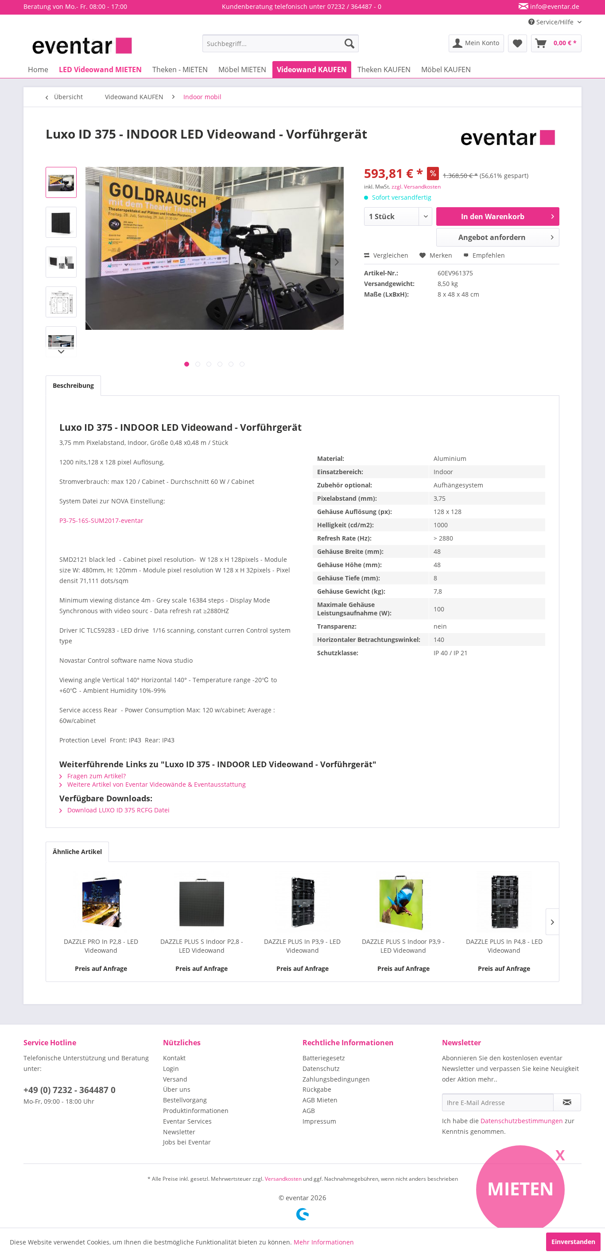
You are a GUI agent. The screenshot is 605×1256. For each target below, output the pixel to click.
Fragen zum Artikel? (96, 776)
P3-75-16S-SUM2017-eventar (101, 520)
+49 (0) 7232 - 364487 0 (69, 1090)
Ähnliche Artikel (77, 851)
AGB (308, 1110)
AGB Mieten (319, 1100)
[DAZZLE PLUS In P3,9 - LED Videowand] (302, 902)
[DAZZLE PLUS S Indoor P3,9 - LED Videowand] (403, 902)
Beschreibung (73, 385)
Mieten (520, 1188)
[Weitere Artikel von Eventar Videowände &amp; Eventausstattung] (508, 142)
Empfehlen (488, 255)
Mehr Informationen (324, 1242)
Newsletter (179, 1132)
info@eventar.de (553, 6)
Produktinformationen (196, 1110)
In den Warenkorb (492, 216)
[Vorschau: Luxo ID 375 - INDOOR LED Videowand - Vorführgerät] (61, 182)
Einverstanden (573, 1241)
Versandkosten (283, 1179)
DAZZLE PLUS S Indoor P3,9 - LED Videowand (403, 946)
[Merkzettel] (517, 43)
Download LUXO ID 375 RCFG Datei (118, 810)
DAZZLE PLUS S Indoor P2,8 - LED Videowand (201, 946)
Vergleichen (390, 255)
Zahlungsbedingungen (336, 1079)
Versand (175, 1079)
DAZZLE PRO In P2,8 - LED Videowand (101, 946)
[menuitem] (280, 43)
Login (171, 1068)
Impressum (319, 1121)
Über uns (176, 1089)
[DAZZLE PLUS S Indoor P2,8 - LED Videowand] (202, 902)
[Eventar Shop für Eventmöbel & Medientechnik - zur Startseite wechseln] (82, 46)
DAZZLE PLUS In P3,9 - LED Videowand (302, 946)
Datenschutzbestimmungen (522, 1121)
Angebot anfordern (492, 237)
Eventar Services (187, 1121)
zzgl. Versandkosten (416, 186)
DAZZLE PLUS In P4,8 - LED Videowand (504, 946)
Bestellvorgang (185, 1100)
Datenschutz (321, 1068)
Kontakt (174, 1058)
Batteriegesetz (323, 1058)
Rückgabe (316, 1089)
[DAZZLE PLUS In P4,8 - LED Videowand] (504, 902)
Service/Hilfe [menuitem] (555, 22)
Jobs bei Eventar (187, 1142)
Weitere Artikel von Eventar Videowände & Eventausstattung (156, 784)
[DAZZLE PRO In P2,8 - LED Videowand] (101, 902)
